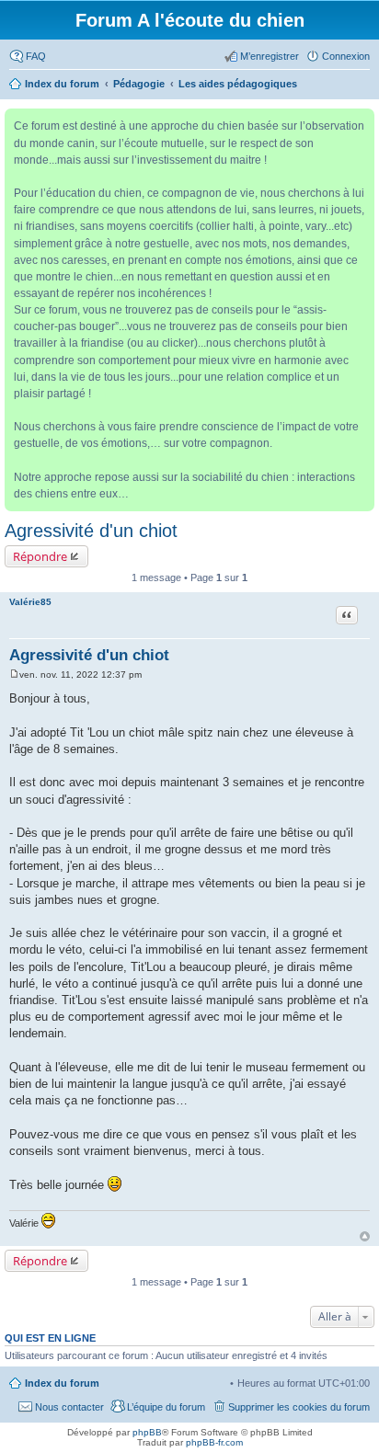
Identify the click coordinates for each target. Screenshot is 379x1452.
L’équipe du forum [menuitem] (166, 1406)
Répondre (40, 556)
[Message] (14, 674)
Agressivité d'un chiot (91, 530)
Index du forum (62, 1383)
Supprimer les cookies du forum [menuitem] (299, 1406)
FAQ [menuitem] (36, 56)
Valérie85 (30, 602)
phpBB (147, 1432)
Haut (365, 1236)
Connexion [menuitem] (346, 56)
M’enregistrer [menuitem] (269, 56)
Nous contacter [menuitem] (69, 1406)
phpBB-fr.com (214, 1442)
